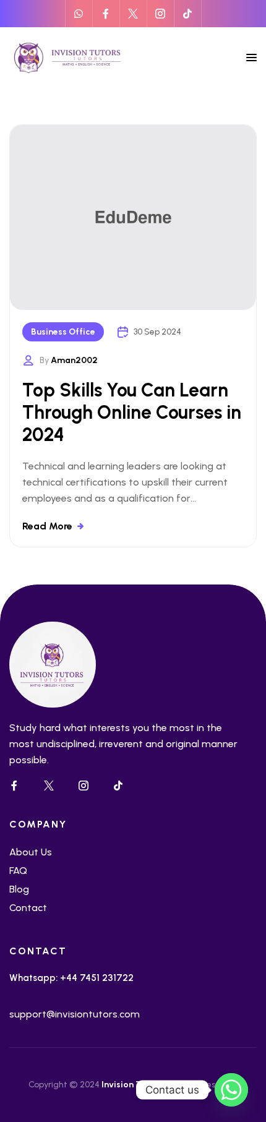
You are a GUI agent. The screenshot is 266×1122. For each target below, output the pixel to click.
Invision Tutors (132, 1084)
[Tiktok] (187, 13)
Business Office (63, 332)
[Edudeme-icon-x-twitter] (133, 13)
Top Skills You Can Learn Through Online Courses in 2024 (131, 412)
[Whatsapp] (78, 13)
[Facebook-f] (105, 13)
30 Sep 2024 (157, 332)
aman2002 (74, 360)
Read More (47, 526)
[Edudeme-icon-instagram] (160, 13)
